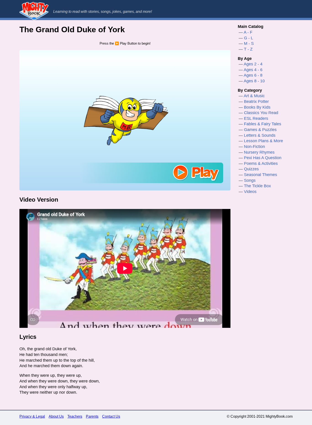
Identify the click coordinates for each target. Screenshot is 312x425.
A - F (248, 32)
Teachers (74, 416)
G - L (248, 38)
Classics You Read (261, 112)
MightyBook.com (34, 11)
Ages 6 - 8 (253, 75)
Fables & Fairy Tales (262, 124)
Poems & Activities (261, 163)
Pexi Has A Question (262, 157)
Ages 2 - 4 (253, 64)
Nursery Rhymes (259, 152)
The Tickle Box (257, 186)
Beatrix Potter (256, 101)
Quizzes (251, 169)
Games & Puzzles (260, 129)
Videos (250, 191)
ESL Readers (256, 118)
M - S (249, 43)
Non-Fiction (254, 146)
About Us (56, 416)
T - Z (248, 49)
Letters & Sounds (259, 135)
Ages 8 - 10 (254, 81)
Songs (250, 180)
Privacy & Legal (32, 416)
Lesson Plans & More (263, 141)
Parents (92, 416)
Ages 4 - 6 (253, 69)
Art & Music (254, 96)
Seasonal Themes (260, 174)
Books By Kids (257, 107)
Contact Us (111, 416)
